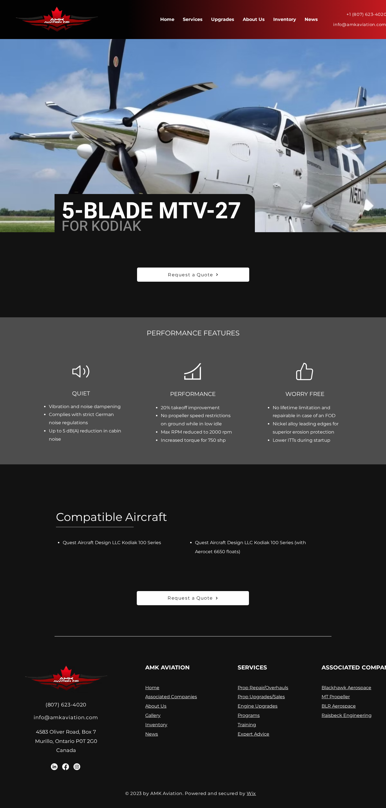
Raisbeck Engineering (347, 715)
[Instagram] (76, 766)
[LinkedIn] (54, 766)
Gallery (153, 715)
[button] (193, 275)
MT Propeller (336, 696)
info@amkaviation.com (66, 717)
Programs (249, 715)
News (151, 734)
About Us (155, 706)
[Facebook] (65, 766)
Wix (251, 793)
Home (152, 687)
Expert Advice (253, 734)
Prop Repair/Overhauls (263, 687)
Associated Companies (171, 696)
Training (247, 724)
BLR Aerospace (339, 706)
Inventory (156, 724)
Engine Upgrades (257, 706)
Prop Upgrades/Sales (261, 696)
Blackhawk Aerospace (346, 687)
